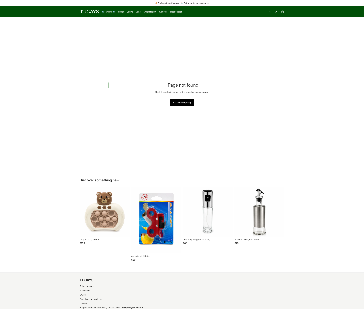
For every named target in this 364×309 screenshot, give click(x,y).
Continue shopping (182, 102)
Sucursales (85, 290)
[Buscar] (270, 12)
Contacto (84, 303)
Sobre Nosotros (87, 286)
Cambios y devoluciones (91, 299)
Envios (83, 295)
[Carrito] (282, 12)
